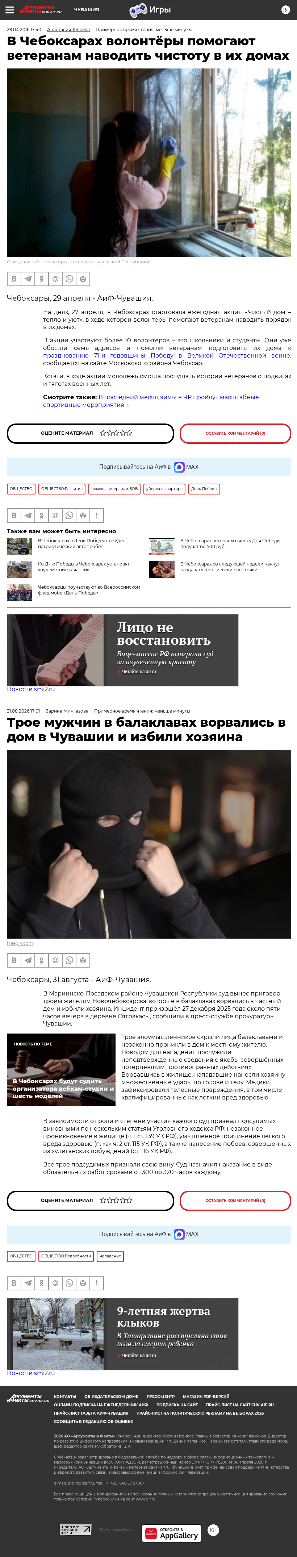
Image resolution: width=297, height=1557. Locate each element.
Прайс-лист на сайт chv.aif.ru (240, 1405)
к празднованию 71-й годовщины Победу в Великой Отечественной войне (167, 352)
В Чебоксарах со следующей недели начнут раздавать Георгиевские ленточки (230, 566)
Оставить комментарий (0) (235, 433)
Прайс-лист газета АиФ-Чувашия (91, 1413)
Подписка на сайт (177, 1405)
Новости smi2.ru (31, 689)
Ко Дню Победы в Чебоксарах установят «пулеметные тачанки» (84, 566)
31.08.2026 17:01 (23, 711)
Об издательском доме (111, 1396)
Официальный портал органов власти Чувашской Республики (78, 261)
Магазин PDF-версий (206, 1396)
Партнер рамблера (116, 1530)
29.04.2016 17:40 (24, 29)
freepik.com (20, 943)
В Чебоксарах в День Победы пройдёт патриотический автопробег (81, 543)
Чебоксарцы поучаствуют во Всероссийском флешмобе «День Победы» (89, 590)
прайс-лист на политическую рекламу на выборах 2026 (200, 1413)
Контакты (65, 1396)
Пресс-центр (161, 1396)
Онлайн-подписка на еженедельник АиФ (101, 1405)
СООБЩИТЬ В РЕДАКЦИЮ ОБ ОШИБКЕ (93, 1421)
